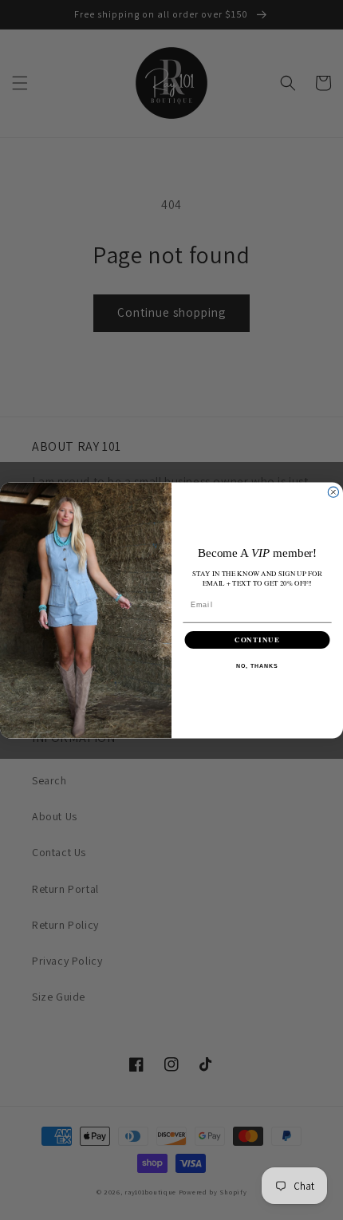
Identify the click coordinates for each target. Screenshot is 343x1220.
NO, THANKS (257, 666)
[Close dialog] (333, 492)
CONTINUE (257, 639)
